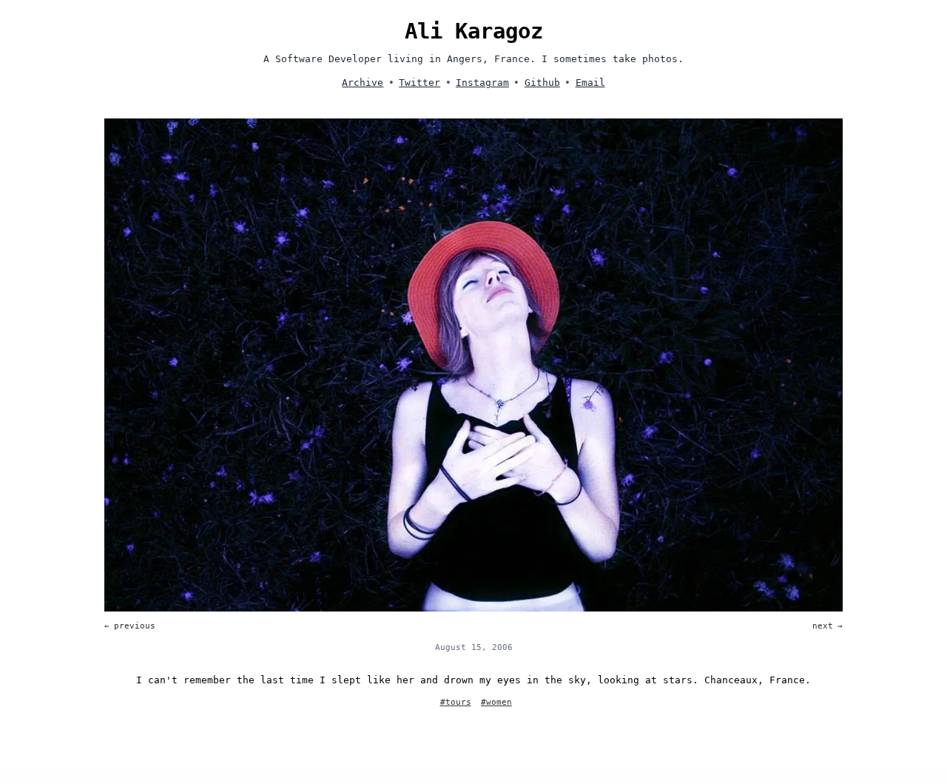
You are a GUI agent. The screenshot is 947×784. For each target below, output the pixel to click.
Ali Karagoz (474, 31)
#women (496, 702)
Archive (362, 82)
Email (590, 82)
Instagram (482, 82)
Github (542, 82)
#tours (455, 702)
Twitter (419, 82)
